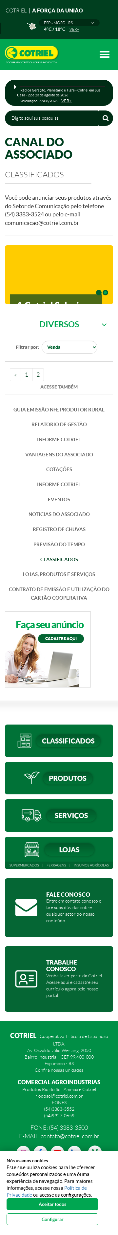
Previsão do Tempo (59, 544)
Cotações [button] (59, 469)
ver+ (74, 29)
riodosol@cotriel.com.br (59, 1096)
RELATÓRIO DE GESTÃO (59, 424)
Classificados (59, 559)
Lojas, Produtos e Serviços (59, 574)
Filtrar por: (27, 347)
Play (15, 87)
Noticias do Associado (59, 514)
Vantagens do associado (59, 454)
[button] (69, 22)
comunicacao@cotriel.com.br (42, 222)
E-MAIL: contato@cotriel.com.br (59, 1136)
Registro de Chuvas (59, 529)
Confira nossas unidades (59, 1070)
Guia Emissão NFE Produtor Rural (59, 409)
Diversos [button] (59, 324)
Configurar (53, 1219)
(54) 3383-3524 (25, 214)
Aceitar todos (52, 1204)
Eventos (59, 499)
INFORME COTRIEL (59, 439)
